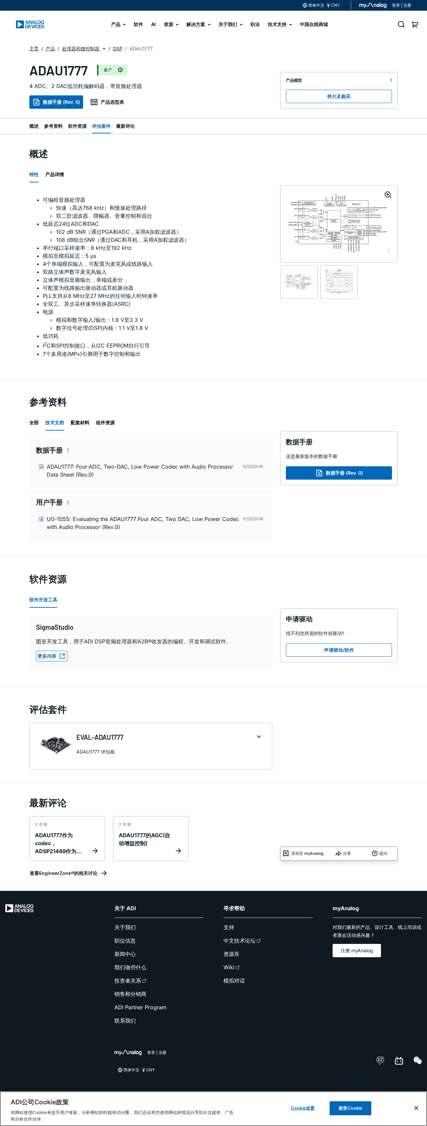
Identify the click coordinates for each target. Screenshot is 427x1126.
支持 (229, 927)
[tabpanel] (150, 276)
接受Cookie (350, 1108)
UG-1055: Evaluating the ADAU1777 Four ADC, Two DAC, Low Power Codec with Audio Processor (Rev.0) (143, 523)
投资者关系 (127, 980)
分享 (347, 853)
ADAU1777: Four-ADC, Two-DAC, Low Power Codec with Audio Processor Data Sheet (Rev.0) (140, 470)
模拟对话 (234, 980)
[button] (104, 49)
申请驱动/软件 (339, 650)
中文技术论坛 (240, 940)
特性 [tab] (34, 174)
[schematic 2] (339, 282)
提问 (383, 853)
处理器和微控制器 (80, 48)
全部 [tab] (34, 422)
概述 (34, 126)
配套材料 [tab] (80, 422)
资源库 (232, 954)
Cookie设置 (303, 1108)
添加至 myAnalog (307, 853)
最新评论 (125, 126)
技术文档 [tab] (54, 422)
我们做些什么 (130, 967)
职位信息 (125, 940)
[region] (213, 1108)
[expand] (259, 736)
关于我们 (125, 927)
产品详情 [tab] (54, 174)
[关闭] (416, 1108)
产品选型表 (112, 102)
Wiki (229, 967)
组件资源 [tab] (105, 422)
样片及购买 (339, 96)
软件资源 (77, 126)
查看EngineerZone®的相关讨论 (63, 873)
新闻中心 (125, 954)
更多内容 (47, 656)
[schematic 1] (299, 282)
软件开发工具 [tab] (43, 599)
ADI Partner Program (140, 1007)
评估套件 (101, 126)
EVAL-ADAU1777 (99, 737)
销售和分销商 (130, 994)
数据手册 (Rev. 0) (61, 102)
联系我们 (125, 1020)
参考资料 (53, 126)
